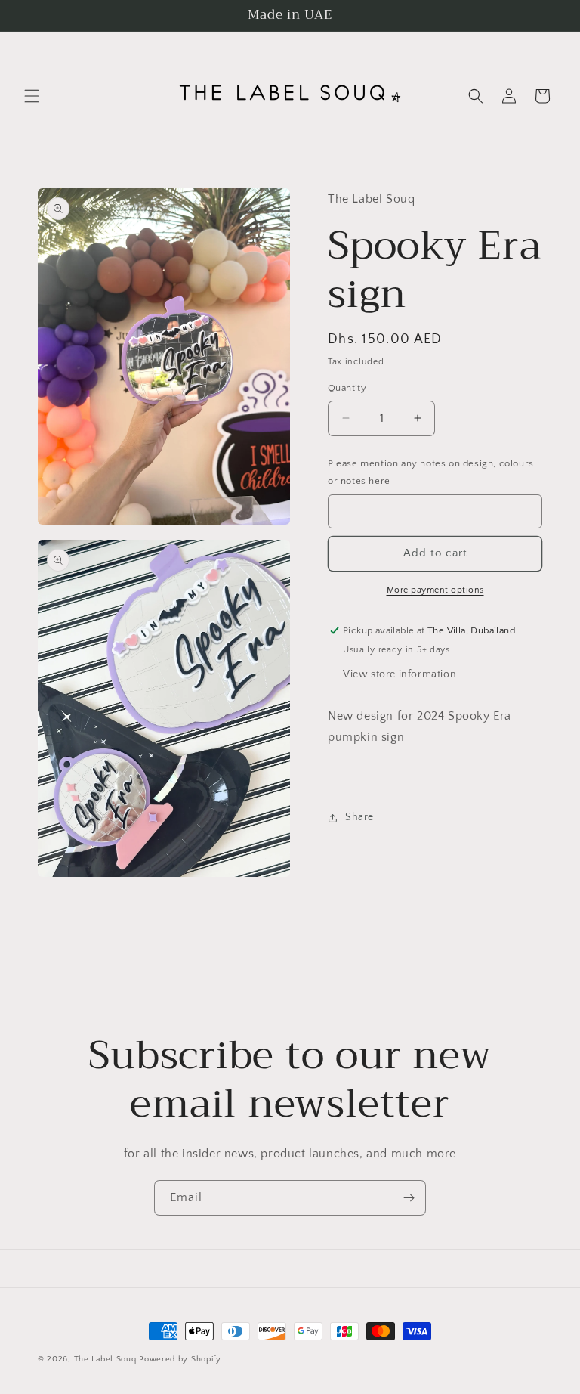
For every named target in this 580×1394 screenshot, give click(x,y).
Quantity (347, 388)
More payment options (435, 590)
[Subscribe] (408, 1198)
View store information (399, 674)
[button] (31, 96)
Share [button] (359, 817)
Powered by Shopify (180, 1359)
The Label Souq (105, 1359)
